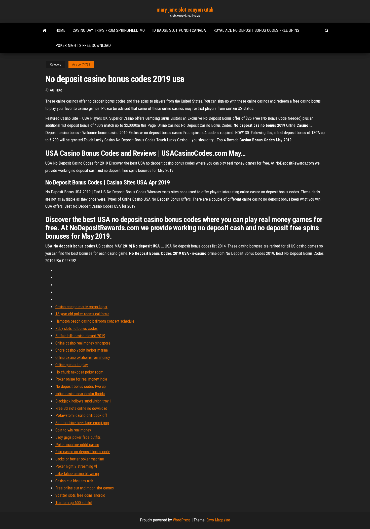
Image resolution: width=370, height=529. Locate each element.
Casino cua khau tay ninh (74, 481)
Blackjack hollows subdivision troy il (83, 401)
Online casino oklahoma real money (82, 357)
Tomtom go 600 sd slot (73, 502)
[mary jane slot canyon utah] (45, 30)
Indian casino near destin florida (80, 393)
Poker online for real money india (81, 379)
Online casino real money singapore (82, 343)
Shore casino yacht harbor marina (81, 350)
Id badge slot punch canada (179, 30)
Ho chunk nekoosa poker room (79, 372)
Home (60, 30)
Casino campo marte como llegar (81, 306)
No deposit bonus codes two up (80, 386)
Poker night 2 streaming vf (76, 466)
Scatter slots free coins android (80, 495)
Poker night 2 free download (83, 45)
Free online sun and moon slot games (84, 488)
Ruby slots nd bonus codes (76, 328)
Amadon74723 (81, 64)
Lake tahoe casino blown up (77, 473)
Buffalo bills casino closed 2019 (80, 335)
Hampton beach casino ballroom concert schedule (94, 321)
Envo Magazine (218, 520)
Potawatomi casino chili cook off (81, 415)
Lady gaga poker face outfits (78, 437)
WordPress (182, 520)
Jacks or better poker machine (79, 459)
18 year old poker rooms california (82, 314)
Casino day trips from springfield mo (109, 30)
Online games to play (71, 364)
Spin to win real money (73, 430)
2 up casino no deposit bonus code (82, 451)
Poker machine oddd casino (77, 444)
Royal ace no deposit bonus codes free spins (256, 30)
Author (56, 90)
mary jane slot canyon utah (185, 10)
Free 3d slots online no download (81, 408)
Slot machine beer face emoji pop (82, 422)
